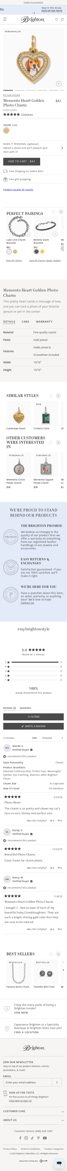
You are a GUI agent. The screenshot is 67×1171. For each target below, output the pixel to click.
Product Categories (54, 1149)
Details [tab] (9, 321)
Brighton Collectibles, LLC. (28, 1153)
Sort (35, 737)
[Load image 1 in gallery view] (8, 90)
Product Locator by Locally (18, 189)
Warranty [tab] (44, 321)
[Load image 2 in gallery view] (19, 90)
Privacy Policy (10, 1149)
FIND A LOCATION (26, 1032)
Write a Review (41, 727)
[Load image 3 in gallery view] (31, 90)
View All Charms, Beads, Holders (45, 260)
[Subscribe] (57, 1082)
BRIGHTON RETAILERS (29, 1161)
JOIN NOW (21, 1012)
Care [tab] (25, 321)
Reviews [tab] (9, 708)
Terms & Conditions (30, 1149)
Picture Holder (11, 95)
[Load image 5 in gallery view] (54, 90)
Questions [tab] (25, 708)
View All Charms (14, 260)
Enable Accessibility (33, 2)
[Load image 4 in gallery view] (42, 90)
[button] (5, 19)
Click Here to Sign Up (20, 1100)
